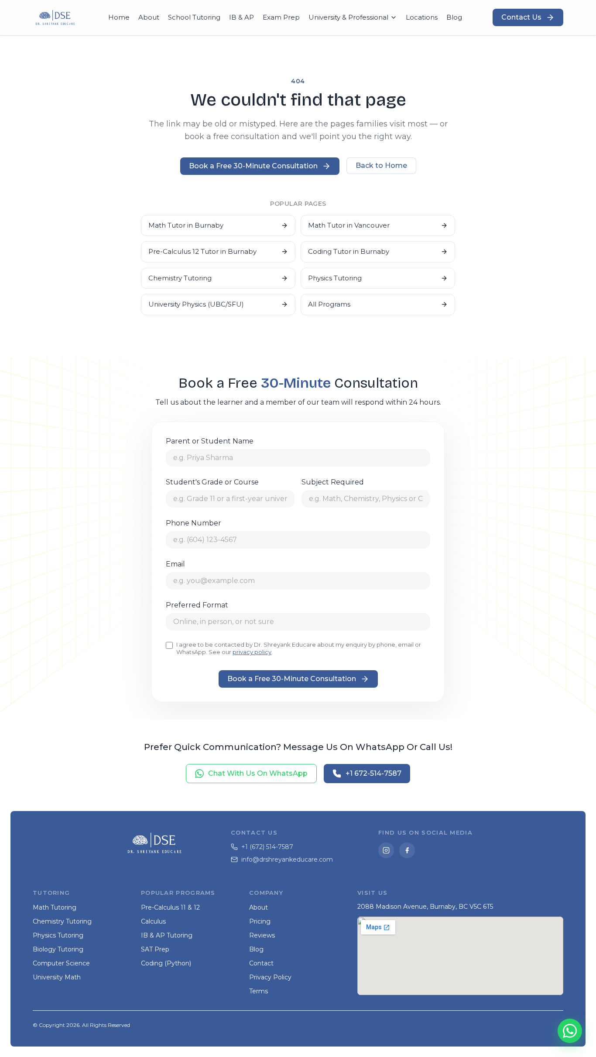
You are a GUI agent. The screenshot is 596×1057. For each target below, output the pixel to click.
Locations (422, 17)
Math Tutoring (54, 907)
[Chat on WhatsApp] (570, 1031)
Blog (454, 17)
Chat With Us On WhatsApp (258, 773)
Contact (261, 963)
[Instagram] (386, 850)
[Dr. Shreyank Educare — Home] (55, 17)
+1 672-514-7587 (373, 773)
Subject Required (332, 482)
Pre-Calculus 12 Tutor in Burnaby (202, 251)
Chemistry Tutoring (180, 278)
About (148, 17)
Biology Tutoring (58, 949)
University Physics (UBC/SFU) (196, 304)
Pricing (260, 921)
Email (175, 564)
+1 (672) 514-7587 (267, 847)
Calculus (153, 921)
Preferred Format (197, 605)
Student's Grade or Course (212, 482)
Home (119, 17)
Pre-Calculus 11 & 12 (170, 907)
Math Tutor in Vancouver (349, 225)
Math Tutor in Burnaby (185, 225)
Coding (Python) (166, 963)
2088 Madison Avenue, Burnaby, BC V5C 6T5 (425, 906)
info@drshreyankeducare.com (287, 859)
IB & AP (241, 17)
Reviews (262, 935)
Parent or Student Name (209, 441)
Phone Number (193, 523)
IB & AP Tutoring (166, 935)
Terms (258, 991)
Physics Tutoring (335, 278)
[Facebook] (407, 850)
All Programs (329, 304)
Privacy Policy (270, 977)
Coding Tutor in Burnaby (348, 251)
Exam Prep (281, 17)
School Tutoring (194, 17)
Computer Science (61, 963)
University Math (57, 977)
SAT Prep (155, 949)
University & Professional (348, 17)
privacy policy (252, 651)
